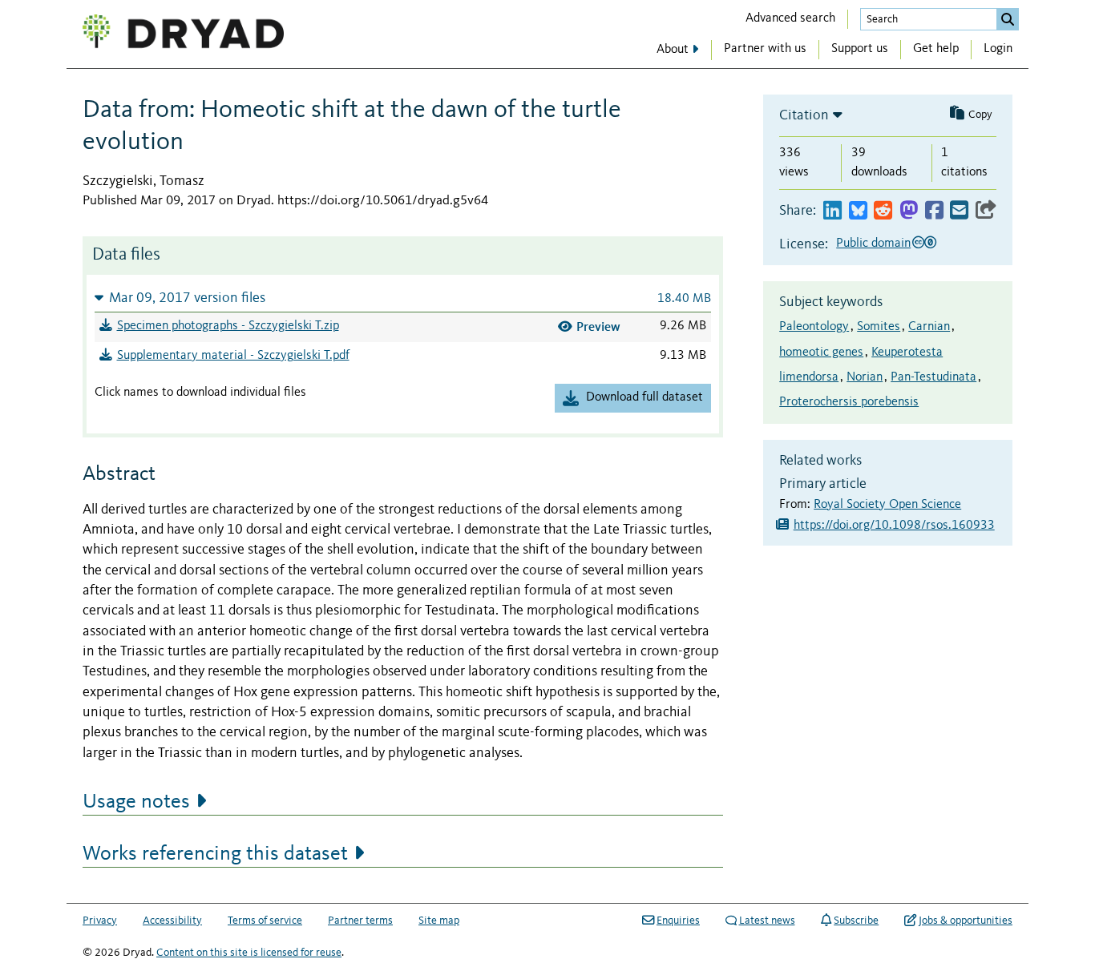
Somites (878, 326)
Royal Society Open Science (887, 504)
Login (998, 48)
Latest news (767, 920)
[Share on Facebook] (934, 211)
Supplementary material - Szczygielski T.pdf (233, 355)
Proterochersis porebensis (849, 402)
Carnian (929, 326)
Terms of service (265, 920)
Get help (936, 48)
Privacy (100, 920)
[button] (403, 297)
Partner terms (360, 920)
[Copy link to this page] (986, 211)
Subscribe (856, 920)
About (673, 49)
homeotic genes (821, 352)
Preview (598, 326)
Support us (859, 48)
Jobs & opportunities (965, 920)
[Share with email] (959, 211)
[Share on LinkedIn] (832, 211)
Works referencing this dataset (215, 854)
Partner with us (765, 48)
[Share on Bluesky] (858, 211)
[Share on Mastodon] (908, 211)
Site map (438, 920)
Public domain (873, 243)
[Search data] (1007, 19)
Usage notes (136, 802)
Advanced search (790, 18)
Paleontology (814, 326)
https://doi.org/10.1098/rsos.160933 (894, 525)
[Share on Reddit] (883, 211)
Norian (865, 377)
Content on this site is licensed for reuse (248, 952)
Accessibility (172, 920)
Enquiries (678, 920)
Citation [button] (804, 115)
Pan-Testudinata (933, 377)
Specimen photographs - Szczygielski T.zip (228, 326)
